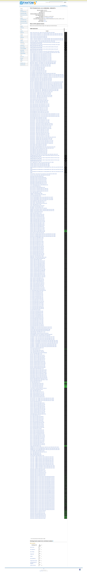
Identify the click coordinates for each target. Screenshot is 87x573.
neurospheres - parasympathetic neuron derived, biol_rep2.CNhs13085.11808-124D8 (44, 341)
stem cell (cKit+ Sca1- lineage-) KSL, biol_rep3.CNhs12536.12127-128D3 (42, 400)
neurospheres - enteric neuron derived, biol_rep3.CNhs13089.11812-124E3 (42, 339)
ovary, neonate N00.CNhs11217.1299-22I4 (37, 351)
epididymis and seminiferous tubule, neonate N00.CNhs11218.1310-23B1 (42, 209)
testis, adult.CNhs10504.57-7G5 (35, 415)
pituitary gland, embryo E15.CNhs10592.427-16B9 (38, 373)
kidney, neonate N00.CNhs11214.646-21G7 (37, 284)
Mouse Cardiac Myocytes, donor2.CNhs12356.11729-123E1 (39, 105)
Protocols (21, 58)
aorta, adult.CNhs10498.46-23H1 (35, 186)
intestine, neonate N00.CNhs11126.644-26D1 (37, 268)
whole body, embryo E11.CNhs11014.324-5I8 (37, 469)
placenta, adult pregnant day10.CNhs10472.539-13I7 (38, 378)
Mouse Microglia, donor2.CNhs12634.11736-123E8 (38, 118)
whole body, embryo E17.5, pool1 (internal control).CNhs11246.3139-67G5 (42, 508)
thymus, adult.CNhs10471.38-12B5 (36, 428)
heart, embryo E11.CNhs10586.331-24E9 (36, 237)
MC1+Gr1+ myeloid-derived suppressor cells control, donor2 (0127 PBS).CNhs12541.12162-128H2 (46, 86)
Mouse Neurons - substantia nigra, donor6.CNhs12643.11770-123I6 (41, 139)
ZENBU (45, 21)
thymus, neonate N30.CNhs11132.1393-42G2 (37, 444)
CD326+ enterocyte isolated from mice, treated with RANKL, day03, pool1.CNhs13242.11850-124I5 (46, 33)
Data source (22, 56)
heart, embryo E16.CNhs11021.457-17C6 (36, 243)
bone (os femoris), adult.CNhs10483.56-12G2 (37, 187)
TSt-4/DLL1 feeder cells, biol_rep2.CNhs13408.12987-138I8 (39, 164)
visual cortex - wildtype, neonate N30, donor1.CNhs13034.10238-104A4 (42, 461)
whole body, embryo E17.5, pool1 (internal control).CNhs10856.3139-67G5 (42, 491)
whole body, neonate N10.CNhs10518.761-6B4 (37, 518)
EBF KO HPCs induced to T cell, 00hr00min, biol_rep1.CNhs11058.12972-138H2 (43, 62)
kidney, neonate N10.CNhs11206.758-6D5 (37, 285)
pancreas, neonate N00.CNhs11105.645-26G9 (37, 361)
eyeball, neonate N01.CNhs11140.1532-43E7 (37, 220)
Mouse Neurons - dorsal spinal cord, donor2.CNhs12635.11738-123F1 (41, 123)
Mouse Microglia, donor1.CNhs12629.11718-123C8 (38, 117)
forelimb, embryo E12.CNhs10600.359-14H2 (37, 225)
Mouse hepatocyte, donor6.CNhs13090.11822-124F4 (38, 151)
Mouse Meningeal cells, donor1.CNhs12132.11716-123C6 (39, 111)
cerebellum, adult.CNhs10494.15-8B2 (36, 193)
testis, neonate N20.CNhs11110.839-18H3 (37, 426)
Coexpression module (23, 13)
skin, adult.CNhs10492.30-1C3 (35, 382)
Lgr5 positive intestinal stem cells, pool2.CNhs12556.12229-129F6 (41, 79)
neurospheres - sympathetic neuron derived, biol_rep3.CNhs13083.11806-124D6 (43, 346)
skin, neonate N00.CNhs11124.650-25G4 (36, 383)
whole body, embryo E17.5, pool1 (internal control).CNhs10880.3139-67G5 (42, 492)
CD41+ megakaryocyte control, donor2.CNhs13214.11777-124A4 (40, 58)
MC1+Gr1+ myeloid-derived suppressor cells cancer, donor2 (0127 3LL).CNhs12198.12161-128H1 (46, 83)
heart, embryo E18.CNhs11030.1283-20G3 (37, 246)
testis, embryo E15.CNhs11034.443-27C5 (37, 417)
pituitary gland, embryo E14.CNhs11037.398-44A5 (38, 372)
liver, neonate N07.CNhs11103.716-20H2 (37, 303)
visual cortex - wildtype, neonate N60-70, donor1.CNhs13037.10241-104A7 (42, 465)
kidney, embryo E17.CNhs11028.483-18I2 (37, 281)
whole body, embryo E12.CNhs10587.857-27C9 (38, 470)
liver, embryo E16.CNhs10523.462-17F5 (36, 296)
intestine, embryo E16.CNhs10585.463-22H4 (37, 264)
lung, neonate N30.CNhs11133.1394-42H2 (37, 325)
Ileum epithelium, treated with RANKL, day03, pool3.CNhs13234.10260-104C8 (43, 73)
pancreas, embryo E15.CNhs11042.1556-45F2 (37, 356)
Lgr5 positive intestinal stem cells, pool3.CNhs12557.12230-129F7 (41, 80)
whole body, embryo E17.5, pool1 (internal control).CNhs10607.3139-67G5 (42, 482)
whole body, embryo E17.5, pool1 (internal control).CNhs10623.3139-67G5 (42, 483)
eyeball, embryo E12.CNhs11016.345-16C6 (37, 214)
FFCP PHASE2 (64, 5)
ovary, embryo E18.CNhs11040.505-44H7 (37, 350)
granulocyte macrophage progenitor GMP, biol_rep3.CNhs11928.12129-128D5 (42, 236)
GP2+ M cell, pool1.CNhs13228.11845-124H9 (37, 67)
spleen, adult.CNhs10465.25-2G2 (35, 390)
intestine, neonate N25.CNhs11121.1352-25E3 (37, 275)
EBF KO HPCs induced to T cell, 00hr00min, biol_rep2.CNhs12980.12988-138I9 (43, 63)
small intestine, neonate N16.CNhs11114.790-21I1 (38, 388)
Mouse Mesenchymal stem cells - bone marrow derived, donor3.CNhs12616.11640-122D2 (44, 116)
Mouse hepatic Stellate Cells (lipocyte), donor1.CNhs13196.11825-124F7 (42, 148)
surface (31, 556)
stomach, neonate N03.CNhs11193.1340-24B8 (37, 409)
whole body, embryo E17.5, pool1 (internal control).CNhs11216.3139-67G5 (42, 507)
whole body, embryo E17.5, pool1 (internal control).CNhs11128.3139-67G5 (42, 503)
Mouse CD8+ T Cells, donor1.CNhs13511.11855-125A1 (39, 102)
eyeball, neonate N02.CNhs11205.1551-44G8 (37, 221)
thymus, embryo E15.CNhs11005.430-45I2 (37, 431)
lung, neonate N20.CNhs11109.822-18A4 (36, 323)
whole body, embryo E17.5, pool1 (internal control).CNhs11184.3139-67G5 (42, 504)
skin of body (32, 551)
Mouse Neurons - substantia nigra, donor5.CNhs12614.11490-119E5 (41, 138)
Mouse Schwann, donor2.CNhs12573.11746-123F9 (38, 145)
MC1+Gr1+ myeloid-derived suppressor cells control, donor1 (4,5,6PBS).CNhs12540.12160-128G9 (46, 85)
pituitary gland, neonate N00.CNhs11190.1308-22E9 (38, 377)
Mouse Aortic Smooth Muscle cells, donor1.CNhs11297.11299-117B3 (41, 91)
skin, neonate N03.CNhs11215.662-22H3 (36, 384)
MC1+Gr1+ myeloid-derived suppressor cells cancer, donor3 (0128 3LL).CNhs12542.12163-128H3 (46, 84)
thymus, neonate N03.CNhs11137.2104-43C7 (37, 437)
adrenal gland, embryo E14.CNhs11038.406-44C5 (38, 177)
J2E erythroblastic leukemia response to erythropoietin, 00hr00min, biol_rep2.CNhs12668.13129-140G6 (47, 75)
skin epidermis (32, 549)
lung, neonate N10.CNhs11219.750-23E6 (36, 322)
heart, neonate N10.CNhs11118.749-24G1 (37, 249)
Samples (21, 35)
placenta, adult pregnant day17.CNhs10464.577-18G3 (39, 379)
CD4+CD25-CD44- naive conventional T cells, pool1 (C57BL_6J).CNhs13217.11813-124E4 (44, 51)
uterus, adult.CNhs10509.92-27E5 (35, 453)
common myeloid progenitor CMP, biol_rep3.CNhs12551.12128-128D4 (41, 199)
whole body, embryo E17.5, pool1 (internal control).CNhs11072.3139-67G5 (42, 498)
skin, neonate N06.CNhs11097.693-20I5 (36, 385)
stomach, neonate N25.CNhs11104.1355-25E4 (37, 411)
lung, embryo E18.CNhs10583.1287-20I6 (36, 317)
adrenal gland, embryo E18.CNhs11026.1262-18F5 (38, 181)
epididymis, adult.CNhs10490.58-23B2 (36, 211)
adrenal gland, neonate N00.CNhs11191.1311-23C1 (38, 182)
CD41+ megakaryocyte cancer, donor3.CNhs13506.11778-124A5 (40, 56)
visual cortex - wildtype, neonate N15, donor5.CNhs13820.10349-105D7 (42, 460)
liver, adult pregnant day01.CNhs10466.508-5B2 (38, 290)
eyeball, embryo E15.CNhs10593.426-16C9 (37, 216)
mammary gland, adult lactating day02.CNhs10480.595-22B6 (40, 329)
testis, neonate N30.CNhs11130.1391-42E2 (37, 427)
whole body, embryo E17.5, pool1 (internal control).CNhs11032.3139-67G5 (42, 496)
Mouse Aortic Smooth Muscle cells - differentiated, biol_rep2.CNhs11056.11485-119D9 (44, 90)
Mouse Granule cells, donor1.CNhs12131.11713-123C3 (39, 107)
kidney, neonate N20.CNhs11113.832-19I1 (37, 286)
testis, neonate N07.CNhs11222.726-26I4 (37, 423)
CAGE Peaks (22, 32)
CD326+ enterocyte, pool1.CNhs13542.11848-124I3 (38, 36)
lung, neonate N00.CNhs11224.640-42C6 (36, 318)
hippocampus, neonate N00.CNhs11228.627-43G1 (38, 257)
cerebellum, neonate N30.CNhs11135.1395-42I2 (38, 194)
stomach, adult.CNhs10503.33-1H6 (36, 401)
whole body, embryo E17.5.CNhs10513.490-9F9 (38, 510)
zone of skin (32, 547)
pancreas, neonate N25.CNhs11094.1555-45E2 (37, 366)
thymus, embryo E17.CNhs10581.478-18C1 (37, 433)
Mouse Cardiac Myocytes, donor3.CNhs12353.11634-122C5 (39, 106)
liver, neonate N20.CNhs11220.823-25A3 (36, 306)
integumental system (33, 560)
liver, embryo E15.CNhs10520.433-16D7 (36, 295)
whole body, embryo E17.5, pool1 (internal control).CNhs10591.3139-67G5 (42, 481)
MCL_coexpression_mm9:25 (48, 17)
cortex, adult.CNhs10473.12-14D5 (35, 204)
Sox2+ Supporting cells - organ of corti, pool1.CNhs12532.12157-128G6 (42, 162)
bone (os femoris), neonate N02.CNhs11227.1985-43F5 (39, 188)
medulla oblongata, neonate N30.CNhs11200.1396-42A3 (39, 333)
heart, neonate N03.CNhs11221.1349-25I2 (37, 248)
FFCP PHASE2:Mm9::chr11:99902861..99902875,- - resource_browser (28, 2)
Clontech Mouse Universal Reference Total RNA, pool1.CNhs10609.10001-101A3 (43, 61)
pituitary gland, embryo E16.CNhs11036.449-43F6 (38, 374)
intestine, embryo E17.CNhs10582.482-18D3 (37, 265)
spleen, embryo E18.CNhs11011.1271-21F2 (37, 393)
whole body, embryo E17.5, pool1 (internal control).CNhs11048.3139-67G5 (42, 497)
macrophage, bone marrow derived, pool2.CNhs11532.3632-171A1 (41, 328)
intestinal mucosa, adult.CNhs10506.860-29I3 (37, 258)
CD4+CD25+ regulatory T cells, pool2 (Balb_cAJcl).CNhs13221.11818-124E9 (42, 41)
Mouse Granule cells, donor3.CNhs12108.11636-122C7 (39, 110)
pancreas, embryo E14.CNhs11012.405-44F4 (37, 355)
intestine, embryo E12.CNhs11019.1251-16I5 (37, 260)
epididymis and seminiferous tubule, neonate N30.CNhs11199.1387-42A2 (42, 210)
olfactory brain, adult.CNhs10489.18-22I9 (37, 347)
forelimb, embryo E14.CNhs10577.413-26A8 (37, 227)
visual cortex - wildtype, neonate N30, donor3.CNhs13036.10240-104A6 (42, 464)
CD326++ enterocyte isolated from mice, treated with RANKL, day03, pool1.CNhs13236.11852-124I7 (46, 38)
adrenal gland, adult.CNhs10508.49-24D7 (37, 176)
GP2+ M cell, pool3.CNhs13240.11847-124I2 (37, 69)
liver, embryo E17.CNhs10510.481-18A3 (36, 297)
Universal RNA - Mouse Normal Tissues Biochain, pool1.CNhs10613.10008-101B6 (43, 173)
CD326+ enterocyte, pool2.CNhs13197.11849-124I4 (38, 37)
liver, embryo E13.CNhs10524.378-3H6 (36, 292)
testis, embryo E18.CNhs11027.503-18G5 (37, 421)
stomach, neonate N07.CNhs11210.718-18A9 (37, 410)
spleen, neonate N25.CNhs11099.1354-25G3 (37, 396)
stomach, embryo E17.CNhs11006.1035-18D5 (37, 406)
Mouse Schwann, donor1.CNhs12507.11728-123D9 (38, 144)
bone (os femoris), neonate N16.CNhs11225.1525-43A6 (39, 189)
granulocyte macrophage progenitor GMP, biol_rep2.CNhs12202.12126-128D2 (42, 235)
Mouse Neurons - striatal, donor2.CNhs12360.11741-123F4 (39, 134)
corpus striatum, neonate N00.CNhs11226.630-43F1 (38, 203)
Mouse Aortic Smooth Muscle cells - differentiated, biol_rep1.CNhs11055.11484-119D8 (44, 89)
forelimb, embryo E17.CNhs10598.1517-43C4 (37, 230)
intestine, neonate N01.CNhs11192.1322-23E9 (37, 269)
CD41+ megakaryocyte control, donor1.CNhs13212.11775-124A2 (40, 57)
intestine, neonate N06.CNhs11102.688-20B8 (37, 270)
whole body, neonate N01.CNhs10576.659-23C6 (38, 515)
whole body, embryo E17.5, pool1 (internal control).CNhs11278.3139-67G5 (42, 509)
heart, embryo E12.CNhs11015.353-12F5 (36, 238)
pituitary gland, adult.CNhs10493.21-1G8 (37, 368)
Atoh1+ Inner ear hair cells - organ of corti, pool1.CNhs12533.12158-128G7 (42, 32)
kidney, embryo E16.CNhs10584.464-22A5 (37, 280)
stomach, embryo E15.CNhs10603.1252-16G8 (37, 404)
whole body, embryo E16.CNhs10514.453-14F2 (37, 475)
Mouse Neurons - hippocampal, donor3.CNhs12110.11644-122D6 (40, 128)
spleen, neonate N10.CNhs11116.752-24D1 (37, 394)
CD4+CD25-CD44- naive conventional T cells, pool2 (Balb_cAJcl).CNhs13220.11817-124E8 (45, 52)
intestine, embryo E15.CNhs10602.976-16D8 (37, 263)
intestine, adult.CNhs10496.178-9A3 (36, 259)
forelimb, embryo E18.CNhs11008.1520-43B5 (37, 231)
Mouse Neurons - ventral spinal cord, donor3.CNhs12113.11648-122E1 (41, 143)
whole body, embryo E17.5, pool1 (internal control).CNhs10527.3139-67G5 (42, 480)
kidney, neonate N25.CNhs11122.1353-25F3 (37, 287)
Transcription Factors (23, 11)
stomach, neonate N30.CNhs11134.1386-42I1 (37, 412)
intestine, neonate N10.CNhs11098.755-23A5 (37, 273)
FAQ (43, 568)
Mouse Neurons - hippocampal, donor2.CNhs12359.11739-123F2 (40, 127)
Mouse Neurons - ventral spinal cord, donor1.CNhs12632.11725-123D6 (41, 140)
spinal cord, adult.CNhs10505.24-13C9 (36, 389)
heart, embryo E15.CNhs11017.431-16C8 (36, 242)
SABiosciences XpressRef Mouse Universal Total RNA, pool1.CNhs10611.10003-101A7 (44, 154)
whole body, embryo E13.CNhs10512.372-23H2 (38, 471)
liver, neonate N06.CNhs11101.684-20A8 (36, 302)
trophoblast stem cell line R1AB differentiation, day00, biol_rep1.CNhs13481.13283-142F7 (45, 448)
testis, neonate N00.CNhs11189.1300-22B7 (37, 422)
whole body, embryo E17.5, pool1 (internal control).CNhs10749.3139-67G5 (42, 488)
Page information (22, 64)
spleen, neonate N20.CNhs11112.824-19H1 (37, 395)
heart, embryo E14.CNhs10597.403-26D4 (37, 241)
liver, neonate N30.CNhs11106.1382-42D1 (37, 308)
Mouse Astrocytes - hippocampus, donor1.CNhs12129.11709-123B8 (41, 95)
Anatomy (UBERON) (23, 48)
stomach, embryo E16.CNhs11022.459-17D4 (37, 405)
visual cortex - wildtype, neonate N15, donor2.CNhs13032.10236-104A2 (42, 458)
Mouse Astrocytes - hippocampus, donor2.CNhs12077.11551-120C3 (41, 96)
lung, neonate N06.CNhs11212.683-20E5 (36, 319)
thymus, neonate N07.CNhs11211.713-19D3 (37, 439)
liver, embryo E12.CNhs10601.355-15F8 (36, 291)
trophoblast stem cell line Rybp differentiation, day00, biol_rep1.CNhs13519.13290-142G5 (45, 449)
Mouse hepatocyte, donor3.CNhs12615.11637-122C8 (38, 150)
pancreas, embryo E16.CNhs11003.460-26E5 (37, 357)
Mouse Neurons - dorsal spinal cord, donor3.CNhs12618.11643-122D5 (41, 124)
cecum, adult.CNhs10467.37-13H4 (35, 192)
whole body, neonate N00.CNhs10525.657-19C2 (38, 514)
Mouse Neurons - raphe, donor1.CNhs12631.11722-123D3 (39, 129)
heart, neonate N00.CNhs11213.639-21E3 (37, 247)
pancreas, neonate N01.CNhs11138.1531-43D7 (37, 362)
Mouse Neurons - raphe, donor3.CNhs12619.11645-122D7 (39, 132)
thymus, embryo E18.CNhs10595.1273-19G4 (37, 434)
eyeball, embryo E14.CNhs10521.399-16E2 (37, 215)
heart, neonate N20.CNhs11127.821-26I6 (36, 252)
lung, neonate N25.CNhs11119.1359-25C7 (37, 324)
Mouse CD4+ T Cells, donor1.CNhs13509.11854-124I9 (39, 101)
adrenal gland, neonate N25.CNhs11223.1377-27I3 (38, 183)
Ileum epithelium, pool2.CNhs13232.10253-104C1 (38, 72)
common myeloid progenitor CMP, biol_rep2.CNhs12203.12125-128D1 (41, 198)
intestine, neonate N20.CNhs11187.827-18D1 (37, 274)
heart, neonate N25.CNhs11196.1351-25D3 (37, 253)
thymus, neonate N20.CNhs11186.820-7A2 (37, 442)
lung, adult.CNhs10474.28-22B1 (35, 309)
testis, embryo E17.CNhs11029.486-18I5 (36, 420)
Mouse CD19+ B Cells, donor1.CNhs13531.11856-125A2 (39, 100)
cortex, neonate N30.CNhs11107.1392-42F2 (37, 205)
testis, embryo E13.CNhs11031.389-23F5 (36, 416)
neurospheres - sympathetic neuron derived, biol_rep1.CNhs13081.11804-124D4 (43, 344)
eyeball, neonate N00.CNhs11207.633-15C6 (37, 219)
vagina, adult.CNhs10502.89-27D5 (35, 454)
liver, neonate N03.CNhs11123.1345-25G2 (37, 301)
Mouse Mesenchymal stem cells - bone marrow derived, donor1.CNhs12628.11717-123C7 (44, 113)
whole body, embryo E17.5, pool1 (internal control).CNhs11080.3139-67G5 (42, 499)
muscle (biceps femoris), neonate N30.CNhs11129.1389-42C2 (40, 335)
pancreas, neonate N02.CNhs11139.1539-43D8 (37, 363)
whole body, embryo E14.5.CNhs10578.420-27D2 (38, 472)
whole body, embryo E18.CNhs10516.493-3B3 (37, 513)
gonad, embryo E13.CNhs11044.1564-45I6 (37, 232)
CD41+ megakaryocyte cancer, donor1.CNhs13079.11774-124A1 (40, 53)
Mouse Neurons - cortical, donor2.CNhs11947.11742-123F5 (39, 121)
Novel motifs (22, 50)
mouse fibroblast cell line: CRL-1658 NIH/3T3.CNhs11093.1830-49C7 (41, 334)
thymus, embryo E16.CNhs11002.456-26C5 (37, 432)
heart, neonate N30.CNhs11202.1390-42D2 (37, 254)
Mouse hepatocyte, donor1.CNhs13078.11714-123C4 (38, 149)
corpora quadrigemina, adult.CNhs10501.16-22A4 (38, 200)
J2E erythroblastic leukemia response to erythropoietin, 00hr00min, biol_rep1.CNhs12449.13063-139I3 (47, 74)
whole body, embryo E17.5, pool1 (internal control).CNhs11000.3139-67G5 (42, 493)
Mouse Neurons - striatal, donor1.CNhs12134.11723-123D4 (39, 133)
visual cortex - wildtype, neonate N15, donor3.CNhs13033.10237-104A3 (42, 459)
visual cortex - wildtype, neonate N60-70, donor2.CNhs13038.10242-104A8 (42, 466)
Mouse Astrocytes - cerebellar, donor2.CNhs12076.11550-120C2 (40, 94)
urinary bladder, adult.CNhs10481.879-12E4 (37, 450)
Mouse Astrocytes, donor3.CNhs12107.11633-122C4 (38, 99)
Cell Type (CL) (22, 45)
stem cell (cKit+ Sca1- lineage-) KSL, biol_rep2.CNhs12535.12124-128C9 (42, 399)
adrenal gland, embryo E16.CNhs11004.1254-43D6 (38, 178)
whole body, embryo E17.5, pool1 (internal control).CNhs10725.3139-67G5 (42, 487)
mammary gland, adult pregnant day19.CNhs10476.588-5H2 (40, 330)
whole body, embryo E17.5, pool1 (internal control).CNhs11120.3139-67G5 (42, 502)
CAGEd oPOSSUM (22, 53)
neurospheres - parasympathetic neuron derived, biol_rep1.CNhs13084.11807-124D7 (44, 340)
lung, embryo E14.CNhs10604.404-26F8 (36, 312)
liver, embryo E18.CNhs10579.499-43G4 (36, 298)
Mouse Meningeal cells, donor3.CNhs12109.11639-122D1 (39, 112)
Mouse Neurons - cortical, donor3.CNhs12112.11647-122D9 (39, 122)
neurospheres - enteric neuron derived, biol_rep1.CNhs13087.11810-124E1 (42, 336)
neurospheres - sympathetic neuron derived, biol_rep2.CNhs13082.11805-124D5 (43, 345)
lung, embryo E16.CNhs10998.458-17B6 (36, 314)
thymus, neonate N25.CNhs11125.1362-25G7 (37, 443)
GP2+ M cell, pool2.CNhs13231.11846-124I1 (37, 68)
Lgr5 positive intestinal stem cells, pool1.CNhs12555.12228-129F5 (41, 78)
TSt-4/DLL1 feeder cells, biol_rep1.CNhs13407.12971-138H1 (40, 163)
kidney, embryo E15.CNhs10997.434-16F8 (37, 279)
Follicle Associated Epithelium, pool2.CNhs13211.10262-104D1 (40, 64)
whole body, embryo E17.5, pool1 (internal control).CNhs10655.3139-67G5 (42, 486)
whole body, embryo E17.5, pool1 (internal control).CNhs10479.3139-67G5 (42, 476)
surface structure (33, 565)
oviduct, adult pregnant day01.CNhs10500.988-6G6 (38, 352)
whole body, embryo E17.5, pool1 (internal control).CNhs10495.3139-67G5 (42, 477)
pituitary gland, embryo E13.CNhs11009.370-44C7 (38, 371)
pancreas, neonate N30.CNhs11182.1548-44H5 (37, 367)
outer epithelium (33, 558)
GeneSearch (47, 2)
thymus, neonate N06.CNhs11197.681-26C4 (37, 438)
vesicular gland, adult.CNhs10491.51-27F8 (37, 455)
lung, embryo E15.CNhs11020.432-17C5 (36, 313)
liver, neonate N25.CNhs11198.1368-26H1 (37, 307)
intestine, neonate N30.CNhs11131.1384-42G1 (37, 276)
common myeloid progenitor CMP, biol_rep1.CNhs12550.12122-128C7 (41, 197)
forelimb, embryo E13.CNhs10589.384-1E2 (37, 226)
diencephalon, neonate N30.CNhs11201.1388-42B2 (38, 208)
